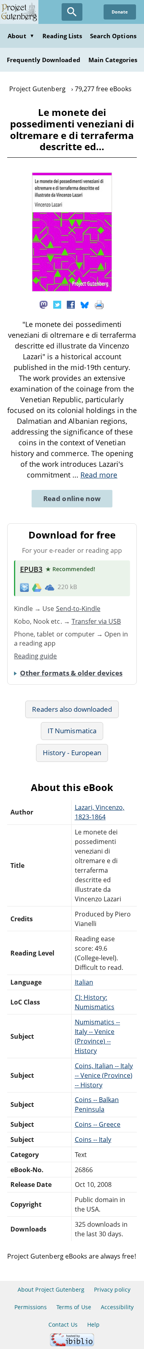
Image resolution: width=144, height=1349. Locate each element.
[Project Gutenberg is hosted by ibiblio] (72, 1344)
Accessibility (117, 1307)
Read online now (72, 498)
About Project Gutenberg (51, 1289)
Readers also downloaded (72, 709)
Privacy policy (112, 1289)
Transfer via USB (96, 621)
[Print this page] (99, 304)
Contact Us (62, 1324)
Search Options (113, 36)
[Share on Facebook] (71, 304)
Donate (120, 12)
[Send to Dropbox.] (24, 587)
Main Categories (113, 60)
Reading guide (35, 656)
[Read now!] (72, 289)
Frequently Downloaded (43, 60)
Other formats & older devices (71, 672)
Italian (84, 982)
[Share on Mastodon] (44, 304)
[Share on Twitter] (57, 304)
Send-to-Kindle (78, 608)
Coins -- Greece (98, 1124)
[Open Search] (72, 12)
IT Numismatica (72, 730)
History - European (72, 752)
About (21, 36)
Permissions (30, 1307)
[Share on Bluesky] (84, 304)
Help (93, 1324)
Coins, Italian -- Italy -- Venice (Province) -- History (104, 1075)
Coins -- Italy (93, 1139)
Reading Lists (62, 36)
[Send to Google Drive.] (37, 587)
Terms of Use (73, 1307)
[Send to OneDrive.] (49, 587)
